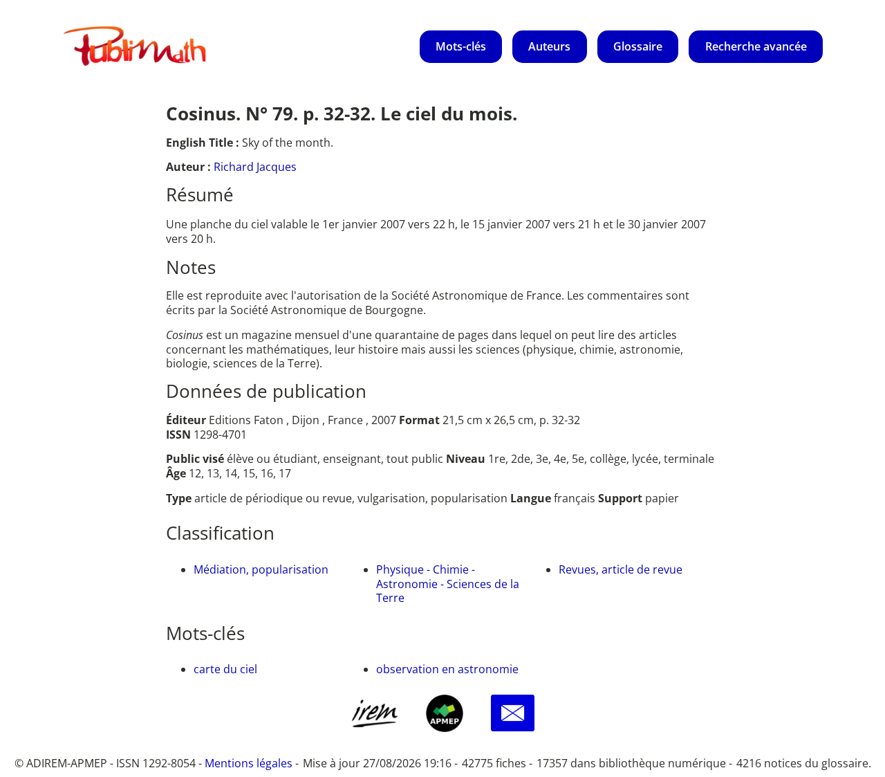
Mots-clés (461, 46)
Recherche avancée (756, 46)
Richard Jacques (255, 166)
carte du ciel (225, 669)
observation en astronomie (447, 669)
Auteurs (549, 46)
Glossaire (637, 46)
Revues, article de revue (620, 569)
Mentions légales (248, 763)
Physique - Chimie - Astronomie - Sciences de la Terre (447, 584)
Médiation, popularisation (261, 569)
